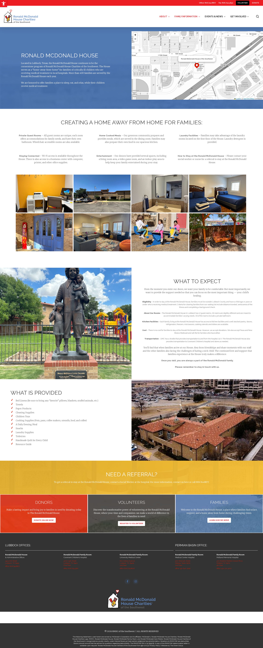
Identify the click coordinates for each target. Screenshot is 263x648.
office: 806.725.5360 (71, 568)
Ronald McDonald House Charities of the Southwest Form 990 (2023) (123, 645)
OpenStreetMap (248, 99)
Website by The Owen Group (172, 645)
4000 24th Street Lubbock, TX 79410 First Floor (71, 563)
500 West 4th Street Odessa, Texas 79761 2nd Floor (182, 563)
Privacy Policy (155, 645)
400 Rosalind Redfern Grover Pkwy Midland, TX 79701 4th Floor (230, 563)
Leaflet (238, 99)
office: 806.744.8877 (12, 566)
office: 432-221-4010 (224, 568)
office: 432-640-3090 (183, 568)
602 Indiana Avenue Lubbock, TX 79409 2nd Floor (127, 563)
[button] (3, 3)
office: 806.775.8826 (127, 568)
